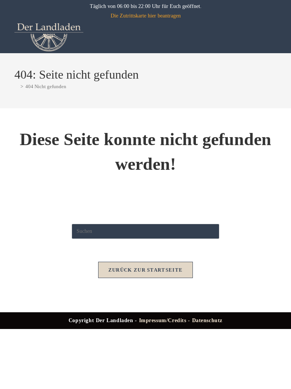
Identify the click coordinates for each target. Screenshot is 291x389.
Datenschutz (207, 320)
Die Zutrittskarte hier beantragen (146, 16)
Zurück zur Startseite (145, 270)
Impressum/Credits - (165, 320)
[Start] (16, 86)
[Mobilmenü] (273, 37)
